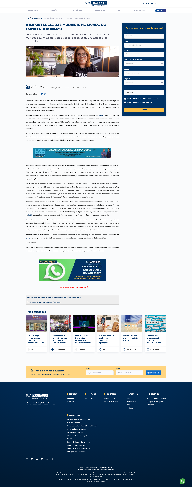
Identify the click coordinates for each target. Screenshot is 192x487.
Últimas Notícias (111, 401)
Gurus (40, 18)
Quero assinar (153, 373)
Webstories (131, 401)
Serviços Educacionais (76, 451)
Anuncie (160, 10)
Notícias (77, 10)
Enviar (144, 109)
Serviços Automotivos (76, 445)
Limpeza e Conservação (77, 435)
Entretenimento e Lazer (77, 429)
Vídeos (129, 405)
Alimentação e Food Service (78, 419)
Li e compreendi (142, 98)
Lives (128, 398)
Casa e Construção (75, 423)
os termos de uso (146, 102)
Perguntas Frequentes (156, 401)
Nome (126, 32)
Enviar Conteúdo (111, 398)
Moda (69, 439)
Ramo (126, 88)
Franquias (33, 10)
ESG (119, 10)
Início (28, 18)
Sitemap (150, 405)
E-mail (118, 368)
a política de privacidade (149, 98)
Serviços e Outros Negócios (78, 448)
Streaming (100, 10)
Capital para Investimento (133, 60)
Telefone (127, 50)
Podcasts (130, 408)
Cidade (126, 69)
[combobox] (143, 73)
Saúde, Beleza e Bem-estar (78, 442)
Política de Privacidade (156, 398)
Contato (70, 401)
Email (126, 41)
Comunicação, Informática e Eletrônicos (83, 426)
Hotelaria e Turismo (75, 432)
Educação (139, 10)
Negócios (56, 10)
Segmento (127, 79)
